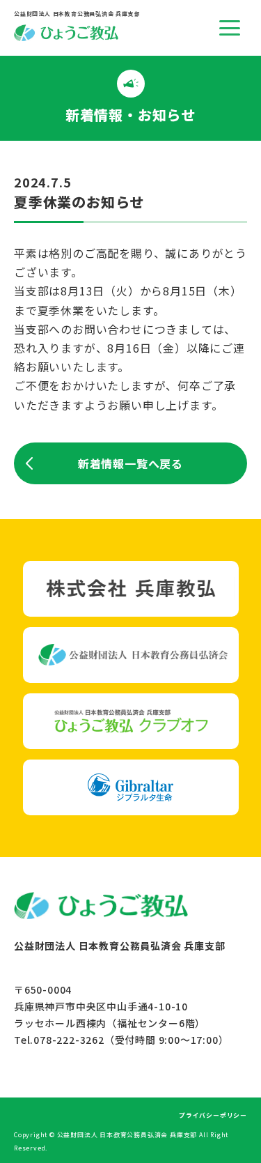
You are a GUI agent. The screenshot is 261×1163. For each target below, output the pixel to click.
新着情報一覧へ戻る (130, 463)
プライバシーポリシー (213, 1115)
